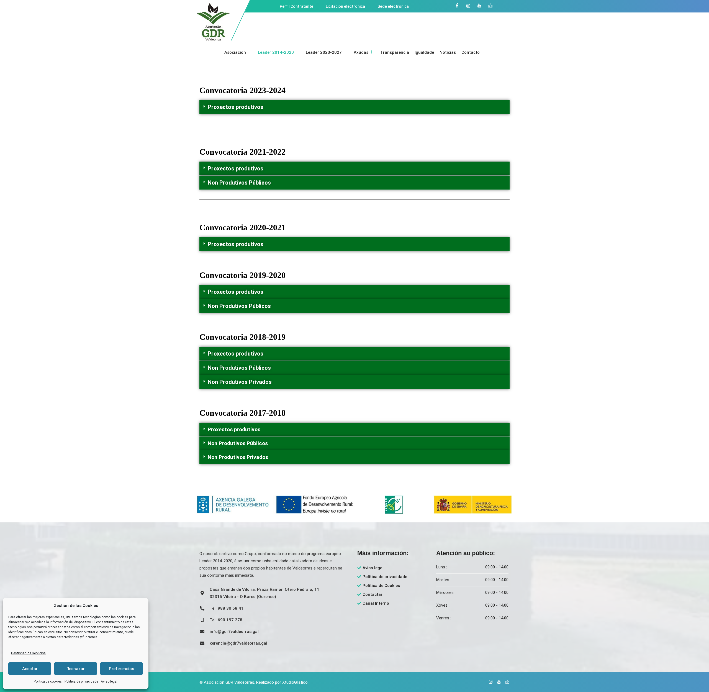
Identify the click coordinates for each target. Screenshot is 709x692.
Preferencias (121, 668)
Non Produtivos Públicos (239, 182)
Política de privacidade (81, 681)
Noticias (448, 52)
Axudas (361, 52)
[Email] (490, 6)
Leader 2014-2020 (276, 52)
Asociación (235, 52)
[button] (354, 107)
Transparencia (394, 52)
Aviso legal (109, 681)
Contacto (470, 52)
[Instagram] (468, 6)
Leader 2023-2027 (324, 52)
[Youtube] (479, 6)
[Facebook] (457, 6)
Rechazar (75, 668)
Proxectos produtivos (235, 107)
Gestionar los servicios (28, 653)
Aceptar (30, 668)
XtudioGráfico (295, 682)
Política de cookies (48, 681)
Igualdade (424, 52)
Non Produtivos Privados (240, 382)
